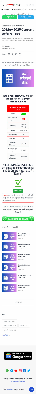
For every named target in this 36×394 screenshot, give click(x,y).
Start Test (18, 191)
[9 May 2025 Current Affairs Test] (9, 246)
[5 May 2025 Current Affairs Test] (9, 236)
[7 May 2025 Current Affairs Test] (9, 257)
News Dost (10, 389)
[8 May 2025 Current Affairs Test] (9, 288)
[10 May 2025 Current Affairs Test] (9, 277)
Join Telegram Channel (26, 17)
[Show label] (6, 335)
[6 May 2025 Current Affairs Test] (9, 267)
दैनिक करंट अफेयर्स (20, 9)
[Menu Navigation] (3, 5)
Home (6, 9)
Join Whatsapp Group (10, 17)
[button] (27, 5)
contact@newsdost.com (18, 381)
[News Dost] (7, 46)
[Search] (30, 5)
